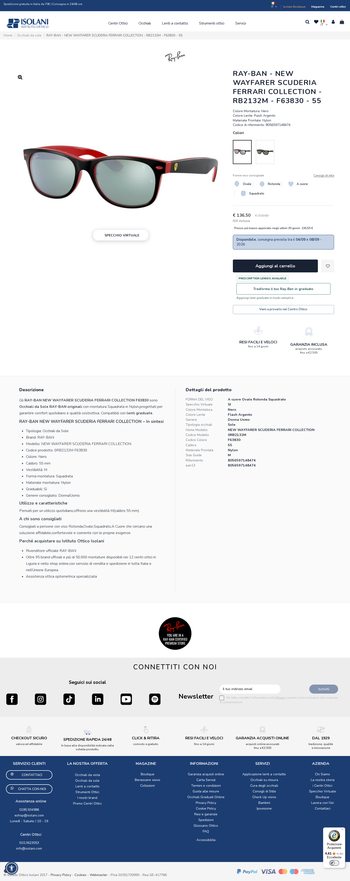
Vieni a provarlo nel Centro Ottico (283, 309)
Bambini (264, 803)
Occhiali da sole (87, 780)
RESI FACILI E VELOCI (258, 342)
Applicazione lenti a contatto (264, 774)
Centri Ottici (30, 834)
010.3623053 (29, 843)
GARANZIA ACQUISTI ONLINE (262, 738)
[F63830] (242, 152)
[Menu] (342, 830)
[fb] (12, 699)
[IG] (40, 699)
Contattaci (322, 808)
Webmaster (99, 875)
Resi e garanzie (205, 814)
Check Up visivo (264, 797)
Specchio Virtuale (199, 404)
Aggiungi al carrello (275, 266)
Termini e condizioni (206, 785)
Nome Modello (197, 430)
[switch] (334, 863)
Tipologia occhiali (199, 424)
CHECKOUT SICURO (29, 738)
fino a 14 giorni (258, 346)
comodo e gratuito (145, 744)
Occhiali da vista (87, 775)
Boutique (147, 774)
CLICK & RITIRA (146, 738)
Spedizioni (206, 820)
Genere (191, 419)
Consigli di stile (324, 175)
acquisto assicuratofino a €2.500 (308, 351)
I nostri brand (87, 798)
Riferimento (194, 460)
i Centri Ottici (322, 785)
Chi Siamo (322, 774)
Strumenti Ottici (87, 792)
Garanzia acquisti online (206, 774)
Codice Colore (196, 440)
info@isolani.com (29, 848)
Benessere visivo (147, 780)
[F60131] (265, 152)
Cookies (80, 875)
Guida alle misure (206, 791)
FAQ (206, 831)
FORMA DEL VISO (199, 399)
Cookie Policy (206, 808)
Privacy (280, 698)
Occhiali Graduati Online (206, 797)
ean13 (190, 465)
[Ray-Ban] (175, 56)
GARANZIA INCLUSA (308, 344)
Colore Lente (195, 414)
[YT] (126, 699)
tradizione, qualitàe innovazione (321, 746)
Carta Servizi (205, 780)
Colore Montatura (199, 409)
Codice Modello (197, 435)
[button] (118, 23)
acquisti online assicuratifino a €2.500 (262, 746)
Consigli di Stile (264, 791)
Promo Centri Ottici (87, 803)
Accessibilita (205, 840)
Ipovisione (264, 808)
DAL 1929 (321, 738)
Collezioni (147, 785)
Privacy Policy (206, 803)
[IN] (98, 699)
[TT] (69, 699)
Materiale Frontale (200, 450)
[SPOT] (155, 699)
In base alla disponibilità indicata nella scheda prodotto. (87, 747)
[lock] (258, 330)
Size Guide (194, 455)
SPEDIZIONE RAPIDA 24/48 (87, 739)
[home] (27, 23)
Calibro (191, 445)
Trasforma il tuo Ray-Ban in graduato (283, 289)
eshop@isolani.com (29, 815)
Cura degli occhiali (264, 785)
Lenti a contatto (87, 786)
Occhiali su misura (264, 780)
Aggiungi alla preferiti (327, 266)
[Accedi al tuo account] (333, 22)
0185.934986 (29, 809)
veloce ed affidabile (29, 744)
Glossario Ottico (206, 825)
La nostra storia (323, 780)
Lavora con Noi (322, 803)
